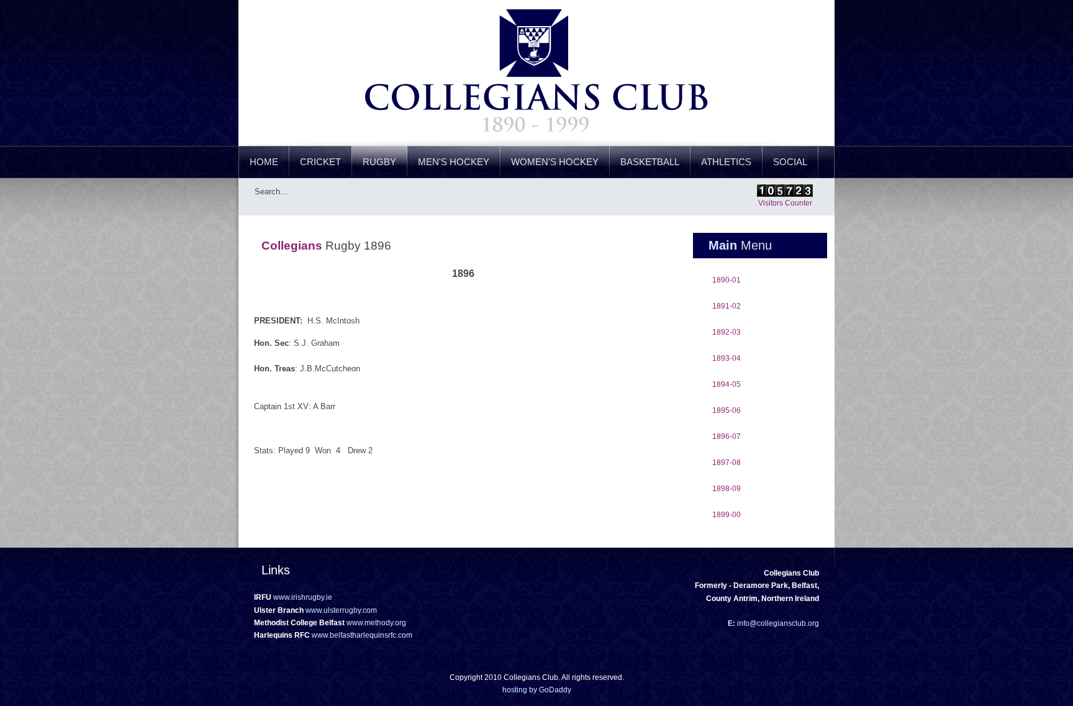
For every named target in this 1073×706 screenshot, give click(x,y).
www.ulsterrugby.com (341, 610)
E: (731, 623)
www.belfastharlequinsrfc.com (362, 635)
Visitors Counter (785, 203)
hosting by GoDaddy (536, 690)
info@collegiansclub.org (777, 623)
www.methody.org (376, 622)
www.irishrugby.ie (302, 597)
